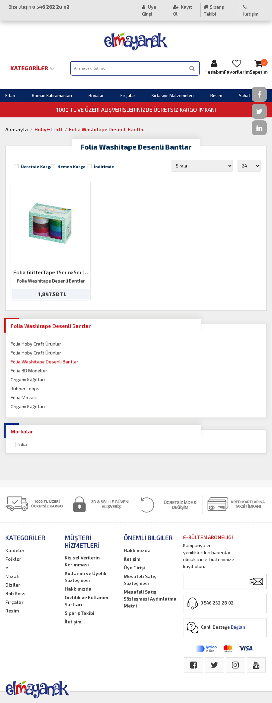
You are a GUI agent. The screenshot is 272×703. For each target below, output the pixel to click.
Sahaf (244, 95)
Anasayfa (16, 129)
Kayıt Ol (182, 10)
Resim (216, 95)
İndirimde (104, 166)
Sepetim (259, 67)
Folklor (13, 559)
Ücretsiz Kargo (37, 166)
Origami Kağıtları (28, 379)
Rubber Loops (25, 388)
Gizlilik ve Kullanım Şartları (86, 601)
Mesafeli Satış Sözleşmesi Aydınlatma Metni (150, 598)
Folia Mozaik (24, 397)
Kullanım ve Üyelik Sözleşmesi (85, 576)
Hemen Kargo (71, 166)
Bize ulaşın (39, 7)
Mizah (12, 576)
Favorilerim (237, 72)
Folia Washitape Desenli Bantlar (107, 129)
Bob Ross (15, 593)
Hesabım (214, 72)
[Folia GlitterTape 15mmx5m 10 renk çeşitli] (50, 223)
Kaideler (15, 550)
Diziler (12, 585)
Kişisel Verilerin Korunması (82, 561)
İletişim (250, 14)
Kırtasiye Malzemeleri (173, 95)
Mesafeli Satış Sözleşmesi (140, 579)
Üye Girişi (149, 10)
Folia (22, 444)
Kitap (10, 95)
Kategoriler (29, 68)
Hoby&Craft (48, 129)
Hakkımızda (78, 589)
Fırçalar (127, 95)
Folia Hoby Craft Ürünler (36, 344)
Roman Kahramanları (52, 95)
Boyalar (96, 95)
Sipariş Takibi (214, 10)
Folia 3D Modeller (29, 370)
